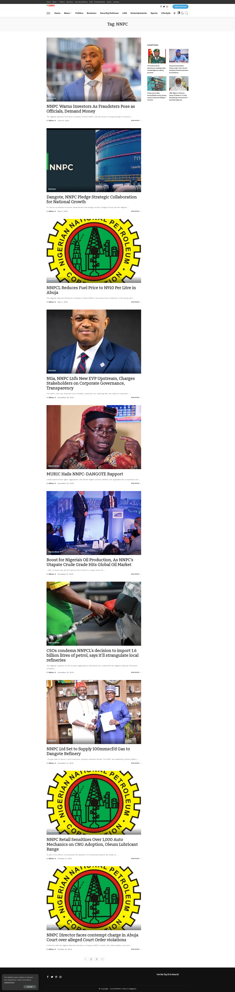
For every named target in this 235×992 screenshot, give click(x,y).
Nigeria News (53, 466)
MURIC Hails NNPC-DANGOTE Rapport (85, 473)
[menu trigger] (50, 13)
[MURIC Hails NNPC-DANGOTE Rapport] (94, 437)
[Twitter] (164, 6)
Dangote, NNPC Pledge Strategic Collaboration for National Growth (92, 199)
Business (52, 98)
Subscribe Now (180, 6)
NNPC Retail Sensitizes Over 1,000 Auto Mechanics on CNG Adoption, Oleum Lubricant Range (92, 844)
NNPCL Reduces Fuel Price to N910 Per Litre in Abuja (91, 290)
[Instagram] (60, 977)
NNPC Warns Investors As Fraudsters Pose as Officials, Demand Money (91, 109)
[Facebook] (161, 6)
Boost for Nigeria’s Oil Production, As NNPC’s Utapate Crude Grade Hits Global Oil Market (90, 562)
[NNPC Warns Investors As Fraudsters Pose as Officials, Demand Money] (94, 69)
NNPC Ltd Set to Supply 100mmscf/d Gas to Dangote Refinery (88, 751)
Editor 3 (52, 120)
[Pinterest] (56, 977)
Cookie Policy (9, 982)
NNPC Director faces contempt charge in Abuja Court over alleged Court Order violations (92, 937)
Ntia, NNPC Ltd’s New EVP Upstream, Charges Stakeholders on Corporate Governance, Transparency (91, 383)
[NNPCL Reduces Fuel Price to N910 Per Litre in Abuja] (94, 251)
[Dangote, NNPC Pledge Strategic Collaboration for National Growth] (94, 160)
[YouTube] (167, 6)
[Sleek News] (51, 5)
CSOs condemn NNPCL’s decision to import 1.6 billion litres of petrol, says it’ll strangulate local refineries (93, 655)
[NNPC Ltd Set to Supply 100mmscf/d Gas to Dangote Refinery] (94, 712)
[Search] (186, 13)
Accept (29, 987)
